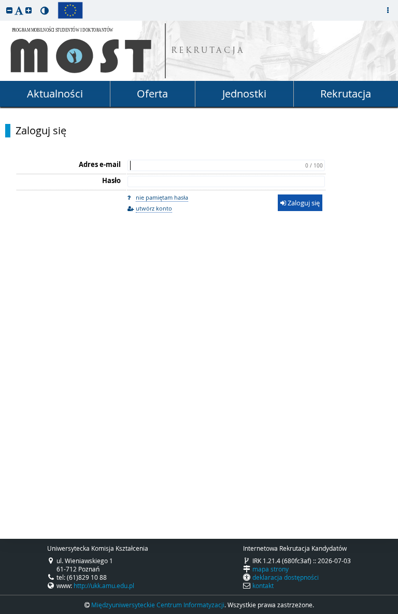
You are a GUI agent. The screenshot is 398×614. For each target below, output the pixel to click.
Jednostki (244, 94)
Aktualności (55, 94)
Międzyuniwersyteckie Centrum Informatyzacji (157, 605)
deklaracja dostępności (285, 577)
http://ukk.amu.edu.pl (104, 585)
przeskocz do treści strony (2, 2)
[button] (9, 10)
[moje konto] (387, 10)
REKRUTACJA (208, 51)
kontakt (263, 585)
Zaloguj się (41, 130)
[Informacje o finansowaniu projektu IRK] (70, 10)
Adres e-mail (100, 164)
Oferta (152, 94)
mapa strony (270, 569)
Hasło (111, 180)
